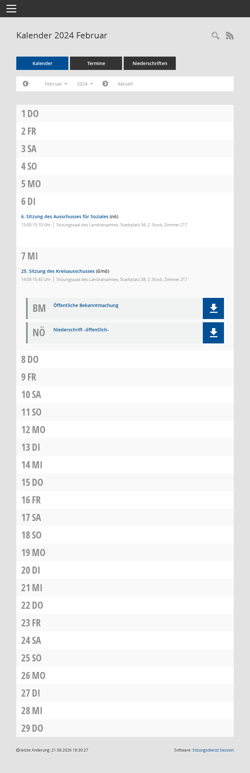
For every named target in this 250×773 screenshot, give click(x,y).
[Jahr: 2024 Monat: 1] (25, 84)
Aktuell (125, 84)
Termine (96, 63)
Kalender (42, 63)
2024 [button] (83, 84)
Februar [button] (54, 84)
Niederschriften (149, 63)
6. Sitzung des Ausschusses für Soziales (64, 216)
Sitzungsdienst (213, 750)
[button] (213, 308)
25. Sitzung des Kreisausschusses (58, 271)
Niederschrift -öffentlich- (81, 330)
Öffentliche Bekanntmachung (85, 305)
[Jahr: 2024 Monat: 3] (105, 84)
